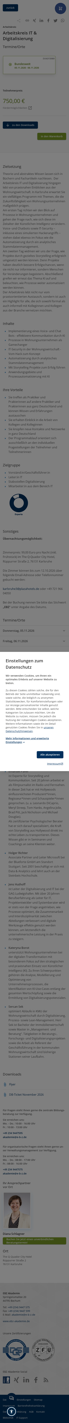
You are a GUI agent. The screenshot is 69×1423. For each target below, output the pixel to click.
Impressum (54, 763)
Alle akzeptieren (50, 754)
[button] (11, 1411)
